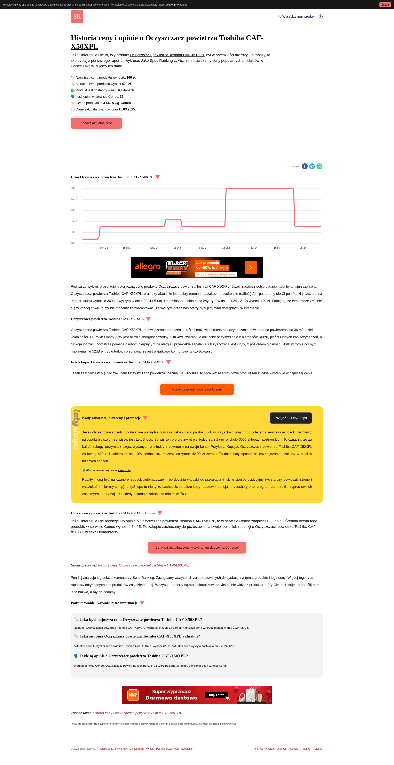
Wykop (306, 748)
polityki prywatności (177, 4)
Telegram (270, 748)
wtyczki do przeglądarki (205, 479)
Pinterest (258, 748)
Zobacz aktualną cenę (96, 123)
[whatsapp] (319, 166)
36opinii (276, 521)
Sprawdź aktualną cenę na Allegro (197, 389)
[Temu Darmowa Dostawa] (197, 695)
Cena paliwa (136, 748)
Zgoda (385, 4)
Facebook (281, 748)
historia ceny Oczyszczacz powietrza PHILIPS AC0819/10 (137, 713)
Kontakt (150, 748)
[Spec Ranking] (77, 16)
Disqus (318, 748)
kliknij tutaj (124, 470)
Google (294, 748)
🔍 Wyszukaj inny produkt (296, 16)
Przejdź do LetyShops (291, 418)
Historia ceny (105, 748)
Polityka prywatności (167, 748)
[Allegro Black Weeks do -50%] (197, 267)
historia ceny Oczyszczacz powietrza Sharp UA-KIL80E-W (143, 565)
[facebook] (305, 166)
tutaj (150, 585)
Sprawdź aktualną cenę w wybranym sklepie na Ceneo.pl (197, 547)
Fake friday (121, 748)
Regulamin (187, 748)
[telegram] (312, 166)
